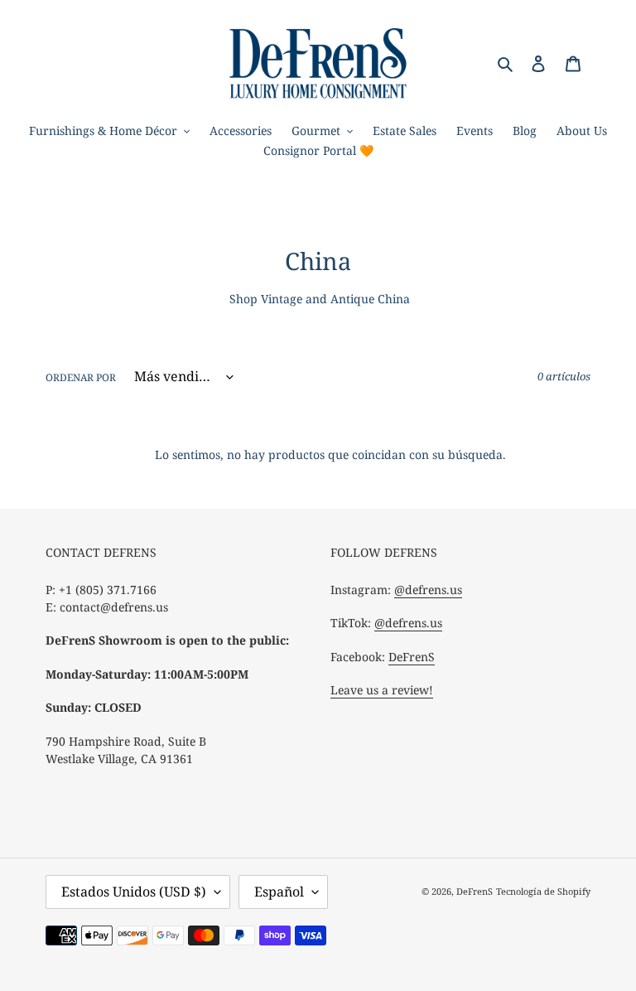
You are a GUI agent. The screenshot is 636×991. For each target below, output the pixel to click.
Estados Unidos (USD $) (133, 891)
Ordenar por (81, 377)
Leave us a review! (381, 690)
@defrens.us (428, 589)
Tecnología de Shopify (543, 891)
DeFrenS (411, 657)
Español (279, 891)
